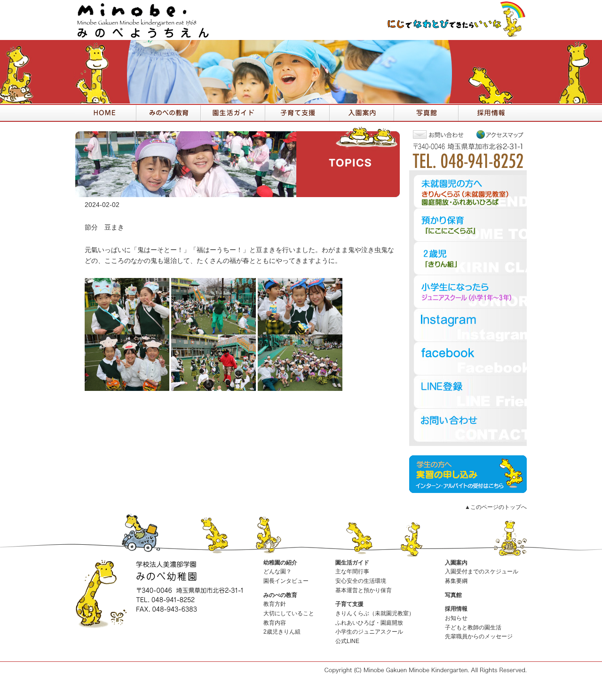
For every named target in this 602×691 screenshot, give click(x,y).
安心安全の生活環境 (360, 581)
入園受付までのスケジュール (481, 571)
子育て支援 (349, 604)
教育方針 (274, 604)
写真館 (453, 595)
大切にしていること (288, 613)
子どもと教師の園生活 (473, 627)
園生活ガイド (352, 562)
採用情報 (456, 609)
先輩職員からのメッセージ (479, 636)
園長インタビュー (286, 581)
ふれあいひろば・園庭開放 (369, 623)
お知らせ (456, 618)
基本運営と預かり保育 (363, 590)
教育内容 (274, 623)
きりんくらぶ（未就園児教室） (374, 613)
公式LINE (347, 641)
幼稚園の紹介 (280, 562)
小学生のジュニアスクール (369, 632)
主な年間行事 (352, 571)
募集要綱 (456, 581)
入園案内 (456, 562)
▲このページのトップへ (496, 507)
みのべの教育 (280, 595)
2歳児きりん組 (282, 632)
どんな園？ (277, 571)
